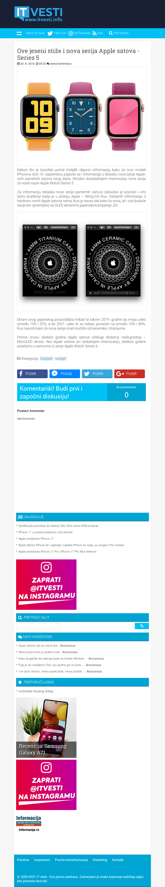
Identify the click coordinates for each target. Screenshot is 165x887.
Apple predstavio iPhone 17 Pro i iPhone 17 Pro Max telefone (57, 551)
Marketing (100, 860)
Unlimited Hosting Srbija (36, 691)
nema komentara (60, 63)
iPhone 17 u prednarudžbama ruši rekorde (46, 532)
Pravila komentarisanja (71, 860)
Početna (23, 860)
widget (60, 359)
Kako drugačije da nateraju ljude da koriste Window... (52, 658)
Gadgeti (46, 359)
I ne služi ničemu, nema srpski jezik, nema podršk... (51, 671)
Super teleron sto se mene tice (38, 645)
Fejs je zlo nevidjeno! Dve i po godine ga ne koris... (51, 665)
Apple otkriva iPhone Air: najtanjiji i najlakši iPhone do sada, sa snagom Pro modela (71, 545)
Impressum (42, 860)
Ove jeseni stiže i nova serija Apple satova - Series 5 (78, 54)
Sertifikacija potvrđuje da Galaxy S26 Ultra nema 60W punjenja (58, 526)
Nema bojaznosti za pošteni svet (39, 652)
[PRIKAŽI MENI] (19, 33)
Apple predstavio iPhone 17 (36, 538)
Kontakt (118, 860)
